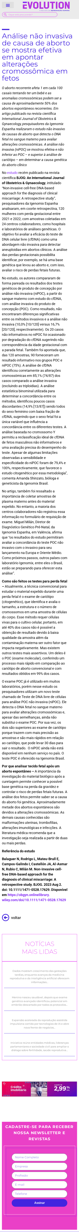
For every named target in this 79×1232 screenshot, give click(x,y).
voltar (16, 917)
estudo (12, 173)
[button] (8, 5)
